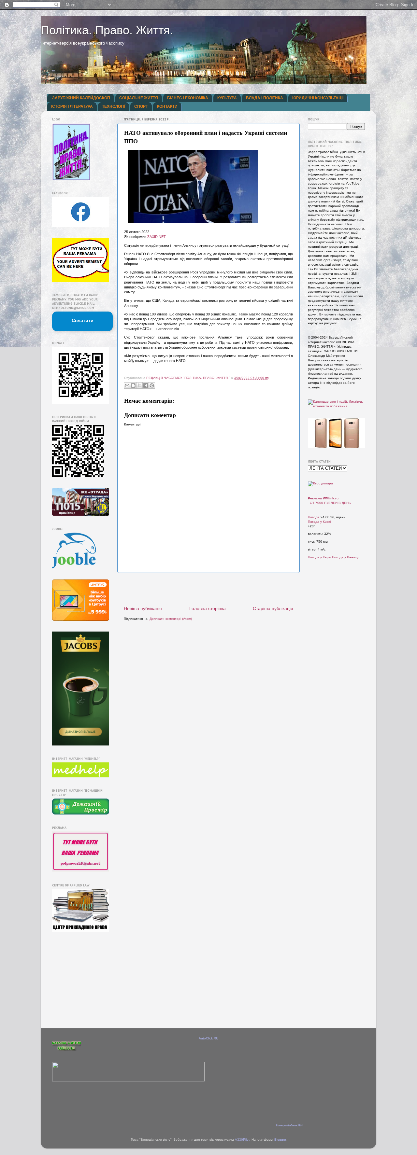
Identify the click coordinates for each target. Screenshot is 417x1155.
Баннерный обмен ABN (289, 1125)
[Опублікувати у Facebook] (145, 385)
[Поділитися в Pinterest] (152, 385)
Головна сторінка (207, 608)
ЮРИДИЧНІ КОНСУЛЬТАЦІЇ (317, 98)
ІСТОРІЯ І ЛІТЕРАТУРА (72, 106)
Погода (313, 517)
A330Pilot (242, 1139)
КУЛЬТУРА (227, 98)
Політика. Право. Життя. (107, 30)
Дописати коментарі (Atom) (171, 618)
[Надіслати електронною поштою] (127, 385)
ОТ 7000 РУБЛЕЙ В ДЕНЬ (330, 503)
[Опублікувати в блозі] (133, 385)
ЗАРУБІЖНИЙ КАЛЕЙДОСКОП (81, 98)
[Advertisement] (208, 589)
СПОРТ (141, 106)
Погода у (319, 521)
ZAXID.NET (156, 237)
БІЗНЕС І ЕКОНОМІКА (187, 98)
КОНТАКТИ (167, 106)
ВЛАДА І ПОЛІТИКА (264, 98)
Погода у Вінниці (345, 557)
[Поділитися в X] (139, 385)
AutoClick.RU (208, 1038)
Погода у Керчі (319, 557)
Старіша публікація (273, 608)
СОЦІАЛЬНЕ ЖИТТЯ (138, 98)
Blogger (280, 1139)
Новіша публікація (143, 608)
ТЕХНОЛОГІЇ (113, 106)
